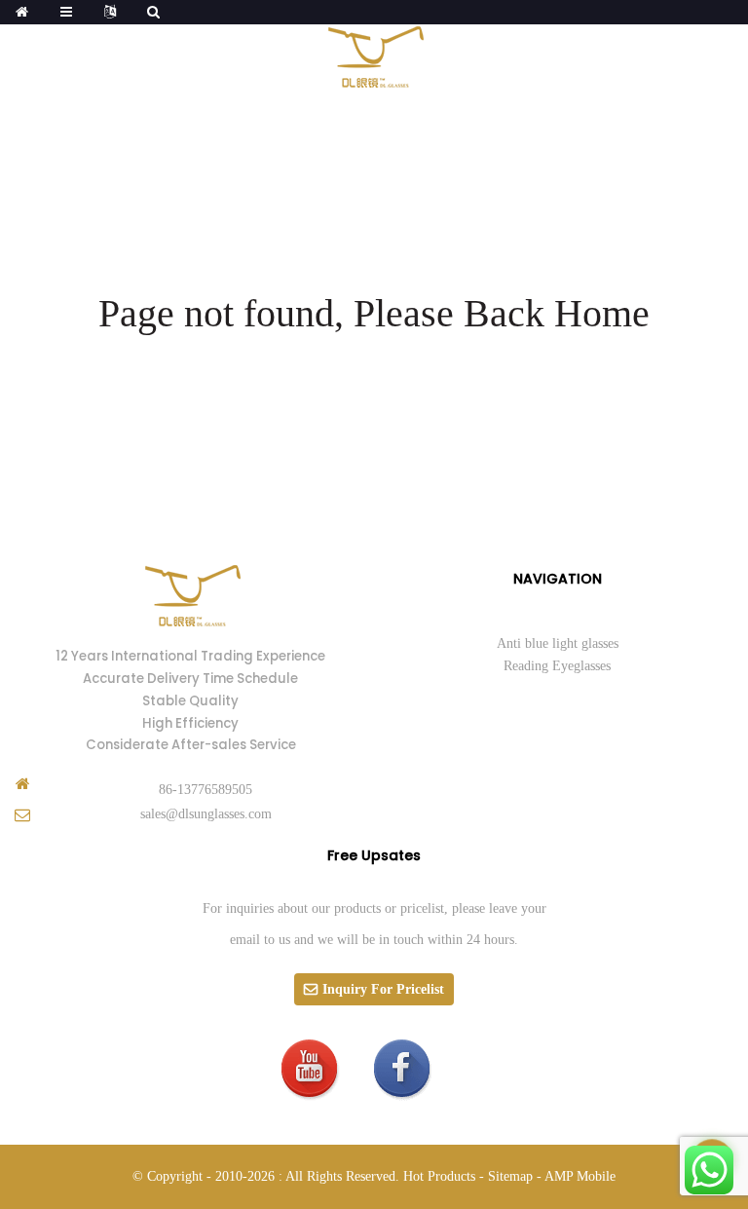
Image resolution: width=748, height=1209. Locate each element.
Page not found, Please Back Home (374, 313)
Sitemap (510, 1176)
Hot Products (439, 1176)
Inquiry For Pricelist (383, 989)
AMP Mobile (580, 1176)
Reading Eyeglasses (557, 666)
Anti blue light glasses (557, 643)
